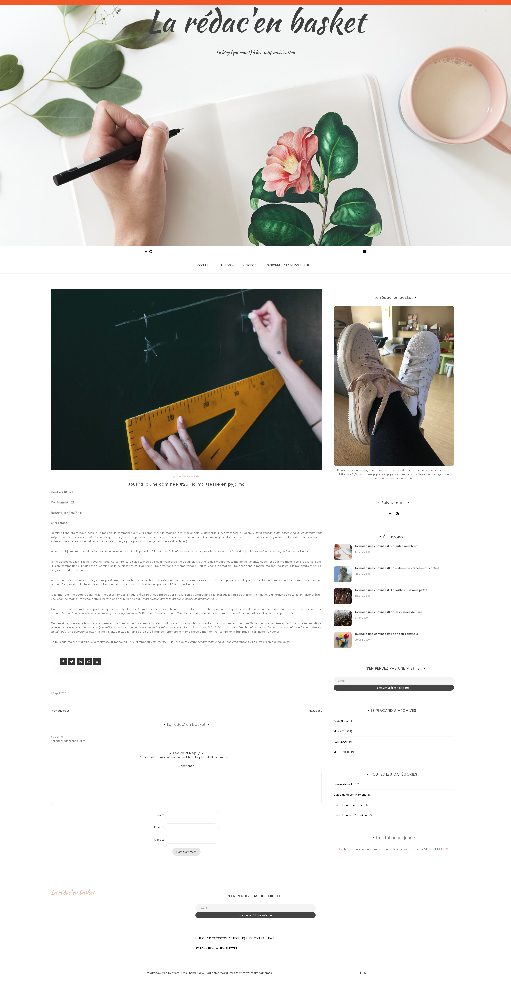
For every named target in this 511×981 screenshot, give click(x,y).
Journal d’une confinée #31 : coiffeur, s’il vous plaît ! (391, 590)
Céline (59, 736)
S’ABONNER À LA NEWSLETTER (288, 265)
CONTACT (227, 938)
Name (159, 815)
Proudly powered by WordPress (166, 973)
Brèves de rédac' (345, 784)
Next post (315, 710)
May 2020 (340, 731)
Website (158, 839)
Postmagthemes (261, 973)
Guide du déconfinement (350, 794)
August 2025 (342, 721)
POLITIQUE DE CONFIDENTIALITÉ (255, 938)
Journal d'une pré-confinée (351, 815)
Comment (186, 766)
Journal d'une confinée (186, 476)
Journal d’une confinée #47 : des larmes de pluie (388, 612)
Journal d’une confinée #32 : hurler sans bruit (386, 546)
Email (158, 827)
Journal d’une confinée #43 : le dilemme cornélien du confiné (397, 568)
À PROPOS (249, 265)
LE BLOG (225, 265)
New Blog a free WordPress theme (221, 973)
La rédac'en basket (256, 21)
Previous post (60, 710)
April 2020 (340, 741)
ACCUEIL (203, 265)
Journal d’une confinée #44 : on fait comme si (387, 634)
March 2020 (341, 752)
